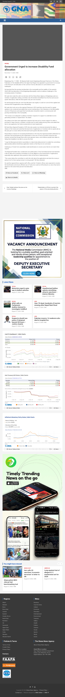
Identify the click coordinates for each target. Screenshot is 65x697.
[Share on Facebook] (6, 77)
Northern (5, 620)
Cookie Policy (6, 647)
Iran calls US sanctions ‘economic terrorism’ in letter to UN (11, 573)
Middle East (7, 568)
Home (35, 636)
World (35, 634)
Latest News (8, 282)
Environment (37, 616)
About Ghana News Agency (41, 645)
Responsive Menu (60, 1)
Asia (35, 301)
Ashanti (5, 605)
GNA (17, 72)
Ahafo (4, 602)
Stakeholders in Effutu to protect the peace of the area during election (48, 188)
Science (36, 627)
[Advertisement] (32, 207)
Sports (35, 632)
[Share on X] (9, 77)
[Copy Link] (20, 77)
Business (36, 602)
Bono (4, 607)
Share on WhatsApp (39, 173)
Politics (36, 625)
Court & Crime (38, 605)
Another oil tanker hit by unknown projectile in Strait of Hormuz (52, 572)
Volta (4, 632)
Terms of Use (6, 645)
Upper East (6, 627)
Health (35, 623)
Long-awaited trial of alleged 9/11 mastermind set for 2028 (31, 573)
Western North (7, 636)
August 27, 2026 (16, 292)
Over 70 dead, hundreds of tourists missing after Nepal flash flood (47, 304)
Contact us (18, 692)
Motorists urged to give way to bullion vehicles (20, 289)
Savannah (5, 625)
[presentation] (59, 564)
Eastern (5, 614)
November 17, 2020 (10, 72)
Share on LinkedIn (13, 177)
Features (36, 618)
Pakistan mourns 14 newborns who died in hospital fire (47, 319)
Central (5, 611)
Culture (36, 607)
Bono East (5, 609)
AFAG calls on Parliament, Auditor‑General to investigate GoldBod (19, 306)
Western (5, 634)
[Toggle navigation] (5, 20)
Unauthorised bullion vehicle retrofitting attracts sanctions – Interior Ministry (50, 291)
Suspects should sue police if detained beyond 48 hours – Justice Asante (19, 321)
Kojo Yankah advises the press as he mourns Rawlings (17, 188)
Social (7, 63)
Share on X (26, 173)
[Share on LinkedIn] (16, 77)
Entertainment (38, 614)
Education (36, 611)
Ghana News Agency (32, 690)
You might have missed (13, 564)
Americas (27, 568)
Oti (3, 623)
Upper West (6, 630)
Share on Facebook (12, 173)
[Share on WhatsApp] (13, 77)
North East (5, 618)
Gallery (35, 620)
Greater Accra (6, 616)
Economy (36, 609)
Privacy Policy (6, 649)
